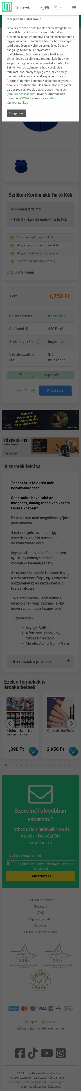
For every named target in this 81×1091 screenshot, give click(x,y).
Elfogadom (16, 113)
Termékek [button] (22, 7)
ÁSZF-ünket (26, 98)
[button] (57, 7)
